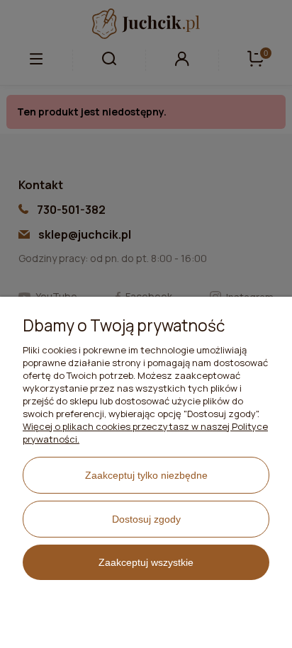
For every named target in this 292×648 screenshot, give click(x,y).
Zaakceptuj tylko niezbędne (146, 475)
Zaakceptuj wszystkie (146, 562)
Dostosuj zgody (146, 519)
